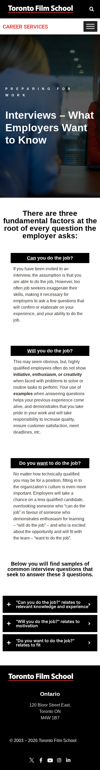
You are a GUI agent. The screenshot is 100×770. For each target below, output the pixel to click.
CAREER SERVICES (25, 26)
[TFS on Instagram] (59, 760)
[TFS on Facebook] (40, 760)
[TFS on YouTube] (50, 760)
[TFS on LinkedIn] (68, 760)
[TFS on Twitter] (31, 760)
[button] (91, 9)
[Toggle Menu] (90, 26)
